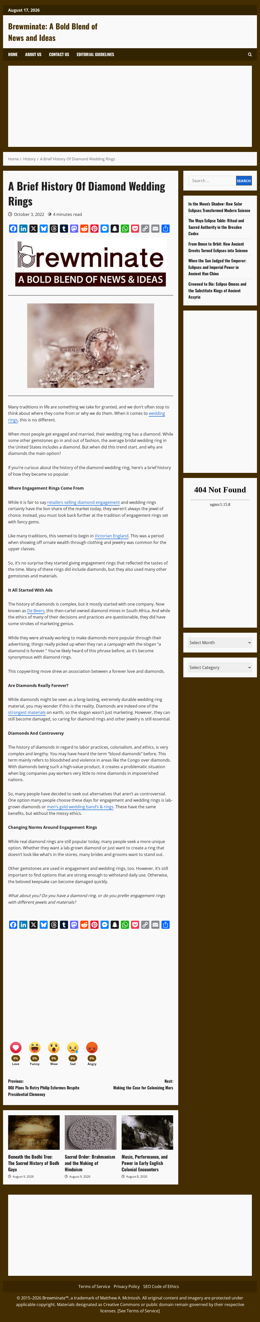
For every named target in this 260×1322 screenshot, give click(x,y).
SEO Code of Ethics (161, 1286)
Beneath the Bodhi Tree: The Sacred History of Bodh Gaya (33, 1163)
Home (13, 54)
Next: (143, 1084)
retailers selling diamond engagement (83, 502)
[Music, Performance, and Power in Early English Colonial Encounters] (147, 1132)
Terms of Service (94, 1286)
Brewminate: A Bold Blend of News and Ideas (53, 31)
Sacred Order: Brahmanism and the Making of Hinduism (90, 1163)
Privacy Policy (127, 1286)
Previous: (43, 1087)
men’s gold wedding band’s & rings (80, 807)
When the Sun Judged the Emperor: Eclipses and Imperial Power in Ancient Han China (217, 267)
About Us (33, 54)
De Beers (35, 610)
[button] (250, 54)
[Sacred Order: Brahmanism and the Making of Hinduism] (90, 1132)
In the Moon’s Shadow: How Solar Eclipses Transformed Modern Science (219, 207)
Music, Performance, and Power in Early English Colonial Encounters (145, 1163)
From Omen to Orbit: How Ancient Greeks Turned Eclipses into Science (218, 247)
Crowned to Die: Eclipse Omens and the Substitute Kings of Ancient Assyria (217, 290)
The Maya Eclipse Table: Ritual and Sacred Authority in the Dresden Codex (216, 226)
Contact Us (59, 54)
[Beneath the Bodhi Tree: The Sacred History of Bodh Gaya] (34, 1132)
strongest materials (27, 712)
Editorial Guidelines (95, 54)
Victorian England (111, 536)
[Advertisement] (130, 106)
